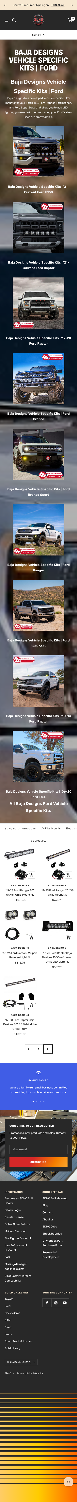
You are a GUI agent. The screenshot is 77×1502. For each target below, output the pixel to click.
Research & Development (50, 1255)
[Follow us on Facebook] (46, 1302)
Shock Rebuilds (52, 1233)
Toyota (9, 1299)
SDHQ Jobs (49, 1226)
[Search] (14, 20)
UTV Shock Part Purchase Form (52, 1243)
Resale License (14, 1217)
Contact (47, 1212)
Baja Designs (20, 885)
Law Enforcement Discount (16, 1248)
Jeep (8, 1327)
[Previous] (29, 1049)
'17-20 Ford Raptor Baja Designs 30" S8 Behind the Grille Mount (20, 1024)
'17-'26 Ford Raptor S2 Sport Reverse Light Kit (19, 955)
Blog (45, 1205)
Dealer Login (13, 1210)
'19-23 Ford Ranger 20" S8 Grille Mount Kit (57, 892)
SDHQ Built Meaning (54, 1198)
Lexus (8, 1334)
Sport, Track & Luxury (18, 1341)
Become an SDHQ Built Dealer (19, 1201)
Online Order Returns (17, 1224)
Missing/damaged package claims (16, 1267)
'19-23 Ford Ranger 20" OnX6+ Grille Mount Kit (20, 892)
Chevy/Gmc (12, 1313)
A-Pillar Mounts (51, 828)
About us (48, 1219)
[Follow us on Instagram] (55, 1302)
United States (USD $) (19, 1362)
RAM (7, 1320)
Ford (7, 1306)
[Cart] (70, 20)
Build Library (12, 1348)
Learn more (52, 5)
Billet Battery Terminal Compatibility (18, 1278)
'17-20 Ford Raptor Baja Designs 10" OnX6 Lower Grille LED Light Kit (57, 957)
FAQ (7, 1257)
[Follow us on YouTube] (64, 1302)
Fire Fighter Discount (18, 1238)
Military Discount (15, 1231)
